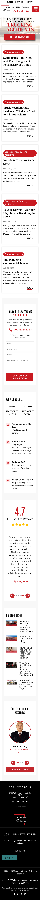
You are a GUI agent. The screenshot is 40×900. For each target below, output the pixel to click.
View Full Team (20, 769)
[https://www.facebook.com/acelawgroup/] (14, 894)
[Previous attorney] (13, 763)
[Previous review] (12, 596)
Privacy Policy (17, 883)
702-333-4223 (20, 806)
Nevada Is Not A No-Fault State (18, 162)
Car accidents (11, 151)
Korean (30, 2)
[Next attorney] (27, 763)
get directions (20, 801)
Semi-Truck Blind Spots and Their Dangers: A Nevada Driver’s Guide (18, 61)
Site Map (33, 880)
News (26, 883)
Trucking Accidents (14, 52)
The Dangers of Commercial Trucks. (16, 261)
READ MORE (32, 86)
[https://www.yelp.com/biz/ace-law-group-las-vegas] (22, 894)
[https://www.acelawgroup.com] (5, 9)
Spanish (20, 2)
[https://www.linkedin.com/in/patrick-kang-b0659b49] (18, 894)
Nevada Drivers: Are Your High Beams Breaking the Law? (19, 213)
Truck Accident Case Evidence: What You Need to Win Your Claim (19, 111)
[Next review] (27, 596)
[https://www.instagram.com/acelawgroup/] (25, 894)
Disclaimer (24, 880)
